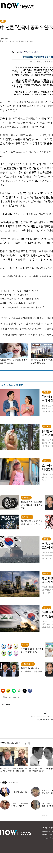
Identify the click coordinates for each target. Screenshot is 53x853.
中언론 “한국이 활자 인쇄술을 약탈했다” (17, 303)
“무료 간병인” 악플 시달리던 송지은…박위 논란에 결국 (19, 806)
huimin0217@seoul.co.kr (37, 268)
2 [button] (44, 815)
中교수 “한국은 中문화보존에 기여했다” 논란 (19, 299)
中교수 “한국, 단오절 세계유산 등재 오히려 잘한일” (22, 307)
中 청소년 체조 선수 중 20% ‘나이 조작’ (17, 294)
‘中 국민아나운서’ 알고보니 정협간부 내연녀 (19, 290)
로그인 (44, 828)
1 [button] (42, 815)
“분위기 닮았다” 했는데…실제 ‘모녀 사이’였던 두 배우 (19, 793)
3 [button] (46, 815)
